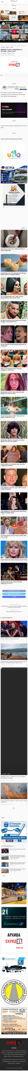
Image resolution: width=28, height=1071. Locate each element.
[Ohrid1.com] (14, 1)
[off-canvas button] (2, 2)
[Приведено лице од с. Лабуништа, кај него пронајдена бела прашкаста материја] (14, 721)
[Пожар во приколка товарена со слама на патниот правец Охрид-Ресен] (14, 791)
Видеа (8, 47)
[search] (26, 2)
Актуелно (3, 47)
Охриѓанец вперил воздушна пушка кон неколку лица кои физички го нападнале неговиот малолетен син (17, 857)
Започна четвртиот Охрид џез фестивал (10, 638)
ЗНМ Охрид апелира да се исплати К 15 (14, 611)
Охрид (11, 47)
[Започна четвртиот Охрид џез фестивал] (14, 629)
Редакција (4, 53)
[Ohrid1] (14, 1042)
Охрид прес (13, 96)
